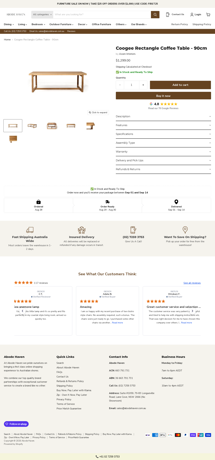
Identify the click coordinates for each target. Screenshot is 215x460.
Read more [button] (117, 322)
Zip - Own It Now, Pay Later (72, 394)
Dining (8, 24)
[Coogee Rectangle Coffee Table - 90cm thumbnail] (13, 125)
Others (120, 24)
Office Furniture (101, 24)
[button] (163, 116)
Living (22, 24)
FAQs (59, 372)
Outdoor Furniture (60, 24)
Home (7, 39)
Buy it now (163, 96)
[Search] (155, 14)
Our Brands (138, 24)
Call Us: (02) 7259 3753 (15, 31)
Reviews (71, 31)
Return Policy (179, 24)
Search (60, 363)
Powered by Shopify (13, 444)
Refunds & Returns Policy (70, 381)
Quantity (121, 78)
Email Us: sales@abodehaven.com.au (47, 31)
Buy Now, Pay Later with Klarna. (74, 390)
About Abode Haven (68, 367)
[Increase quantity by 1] (143, 85)
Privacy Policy (64, 399)
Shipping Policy (201, 24)
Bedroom (37, 24)
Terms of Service (66, 404)
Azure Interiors (127, 54)
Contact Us (62, 376)
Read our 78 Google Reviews (163, 108)
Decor (82, 24)
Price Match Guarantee (69, 408)
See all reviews (192, 283)
